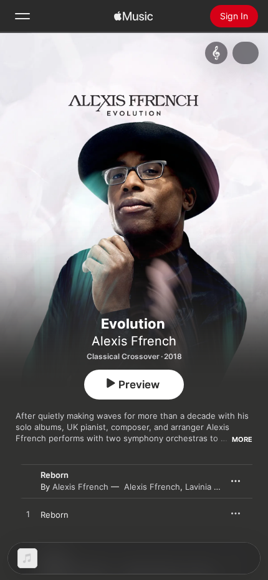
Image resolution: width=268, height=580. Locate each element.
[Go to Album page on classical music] (216, 53)
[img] (133, 16)
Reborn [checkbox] (55, 515)
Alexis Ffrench (134, 341)
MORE (242, 439)
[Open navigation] (22, 16)
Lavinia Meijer (211, 487)
